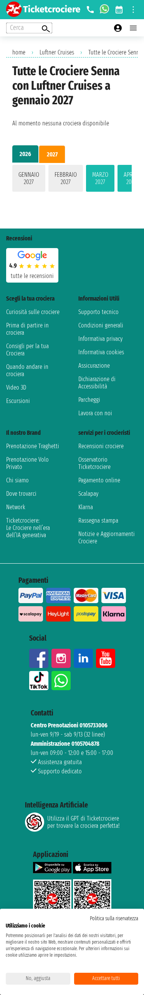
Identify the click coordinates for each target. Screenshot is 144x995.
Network (15, 507)
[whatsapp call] (104, 9)
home (18, 52)
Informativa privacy (100, 338)
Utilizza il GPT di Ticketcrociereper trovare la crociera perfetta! (83, 822)
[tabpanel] (72, 180)
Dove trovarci (21, 493)
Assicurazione (94, 365)
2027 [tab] (52, 154)
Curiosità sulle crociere (33, 312)
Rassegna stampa (98, 520)
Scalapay (88, 493)
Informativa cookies (101, 352)
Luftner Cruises (57, 52)
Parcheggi (89, 399)
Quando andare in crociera (27, 370)
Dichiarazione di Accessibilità (97, 382)
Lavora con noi (95, 413)
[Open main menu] (133, 28)
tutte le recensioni (32, 276)
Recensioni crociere (101, 446)
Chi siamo (17, 480)
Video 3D (16, 387)
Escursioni (18, 401)
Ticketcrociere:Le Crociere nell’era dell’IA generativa (28, 528)
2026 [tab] (25, 154)
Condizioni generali (100, 325)
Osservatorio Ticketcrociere (94, 463)
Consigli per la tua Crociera (27, 349)
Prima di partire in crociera (27, 329)
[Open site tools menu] (133, 9)
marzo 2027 (100, 178)
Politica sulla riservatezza (114, 918)
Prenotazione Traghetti (32, 446)
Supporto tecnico (98, 312)
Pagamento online (99, 480)
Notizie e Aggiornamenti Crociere (106, 537)
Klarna (85, 507)
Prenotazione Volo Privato (27, 463)
